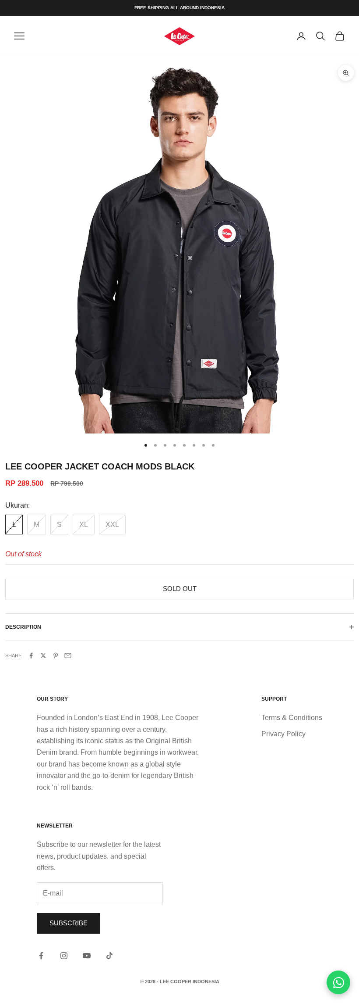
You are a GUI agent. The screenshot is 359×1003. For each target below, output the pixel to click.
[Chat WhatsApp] (338, 982)
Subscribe (68, 923)
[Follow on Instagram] (64, 955)
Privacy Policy (283, 734)
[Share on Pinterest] (55, 655)
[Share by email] (67, 655)
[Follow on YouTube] (86, 955)
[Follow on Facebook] (41, 955)
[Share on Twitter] (43, 655)
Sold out (180, 588)
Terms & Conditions (291, 717)
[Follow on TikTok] (109, 955)
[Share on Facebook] (31, 655)
